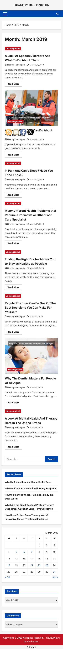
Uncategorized (13, 48)
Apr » (55, 577)
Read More (14, 84)
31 (54, 571)
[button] (5, 13)
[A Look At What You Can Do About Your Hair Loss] (31, 108)
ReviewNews (53, 637)
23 (47, 565)
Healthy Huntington (16, 64)
